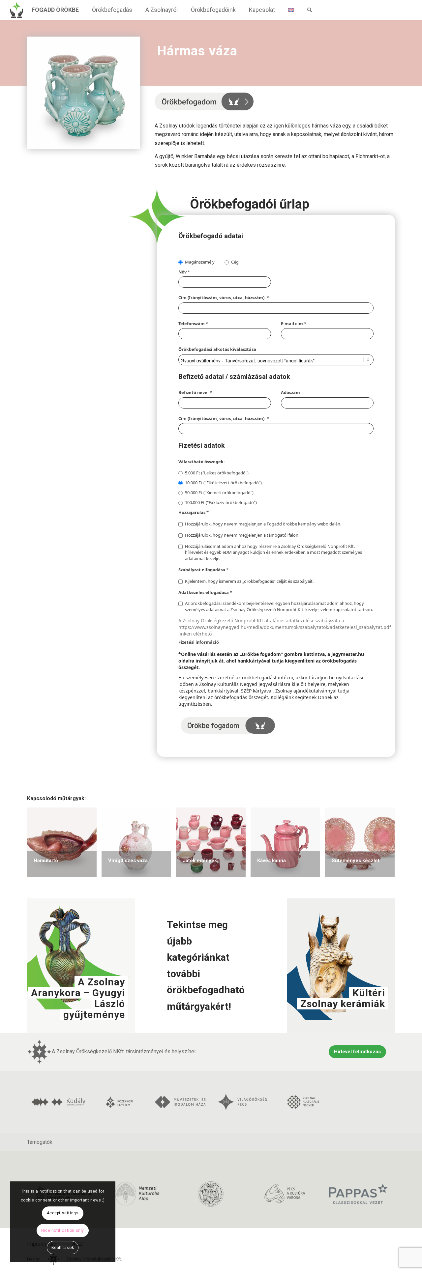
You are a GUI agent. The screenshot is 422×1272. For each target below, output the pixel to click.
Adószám (290, 392)
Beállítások (62, 1247)
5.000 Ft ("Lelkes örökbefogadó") (217, 473)
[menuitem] (55, 10)
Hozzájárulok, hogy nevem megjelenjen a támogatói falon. (242, 535)
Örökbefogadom (228, 725)
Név (184, 272)
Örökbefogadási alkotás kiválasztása (217, 349)
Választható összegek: (201, 462)
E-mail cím (293, 323)
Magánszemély (200, 262)
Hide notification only (62, 1230)
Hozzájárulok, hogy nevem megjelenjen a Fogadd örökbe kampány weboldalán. (263, 524)
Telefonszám (193, 323)
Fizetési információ (198, 642)
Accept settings (63, 1213)
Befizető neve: (195, 392)
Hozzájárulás (193, 512)
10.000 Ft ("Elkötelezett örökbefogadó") (223, 483)
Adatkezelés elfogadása (205, 592)
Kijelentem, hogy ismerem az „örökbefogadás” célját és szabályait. (249, 581)
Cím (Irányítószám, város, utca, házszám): (223, 297)
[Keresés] (309, 10)
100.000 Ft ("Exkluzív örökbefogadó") (221, 502)
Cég (235, 262)
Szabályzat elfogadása (203, 570)
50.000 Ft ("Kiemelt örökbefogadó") (219, 492)
